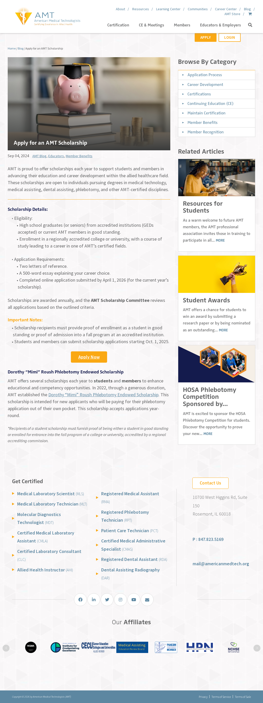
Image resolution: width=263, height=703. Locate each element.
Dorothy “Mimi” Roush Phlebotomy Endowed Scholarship (103, 395)
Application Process (204, 74)
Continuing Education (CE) (210, 103)
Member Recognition (205, 132)
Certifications (199, 94)
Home (12, 48)
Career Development (205, 84)
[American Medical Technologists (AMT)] (47, 15)
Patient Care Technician (129, 530)
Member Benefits (79, 156)
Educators (56, 156)
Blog (20, 48)
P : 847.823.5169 (208, 539)
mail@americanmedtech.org (221, 564)
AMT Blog (39, 156)
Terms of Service (221, 697)
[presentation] (6, 648)
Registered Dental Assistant (134, 559)
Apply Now (89, 357)
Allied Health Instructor (45, 570)
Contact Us (210, 483)
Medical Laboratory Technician (52, 504)
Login (229, 37)
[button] (250, 25)
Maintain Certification (206, 113)
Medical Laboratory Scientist (50, 494)
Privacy (203, 697)
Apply (205, 37)
